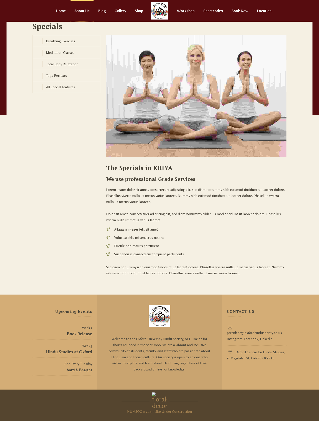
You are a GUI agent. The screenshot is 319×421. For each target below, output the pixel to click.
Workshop (186, 10)
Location (264, 10)
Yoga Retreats (56, 75)
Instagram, (235, 339)
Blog (102, 10)
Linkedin (265, 339)
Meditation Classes (60, 52)
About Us (82, 10)
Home (61, 10)
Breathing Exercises (60, 41)
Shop (139, 10)
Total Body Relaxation (62, 64)
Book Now (240, 10)
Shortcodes (213, 10)
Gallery (120, 10)
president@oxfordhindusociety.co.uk (254, 333)
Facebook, (251, 339)
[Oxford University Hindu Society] (159, 11)
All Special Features (60, 87)
